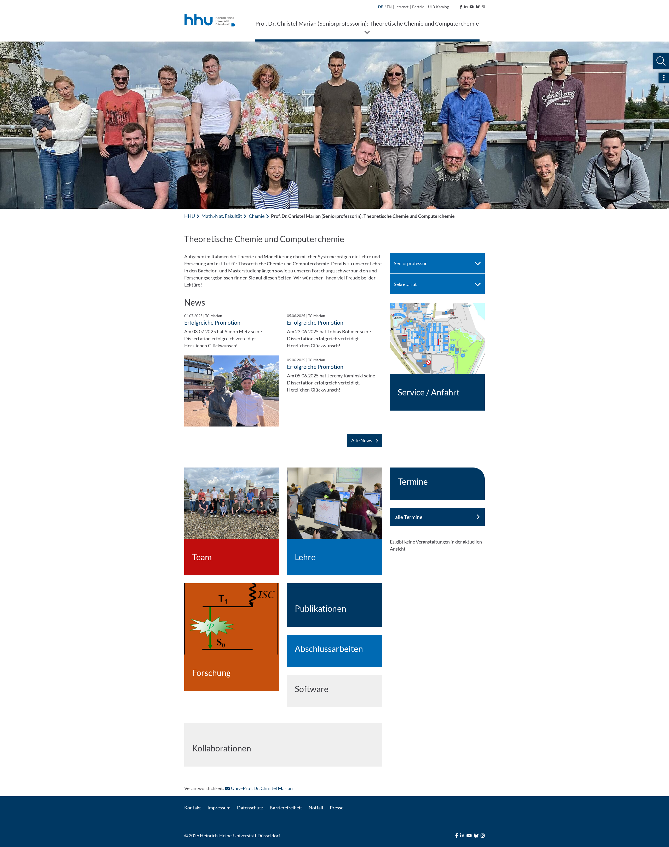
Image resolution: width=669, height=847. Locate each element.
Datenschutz (250, 807)
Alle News (362, 440)
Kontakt (192, 807)
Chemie (256, 216)
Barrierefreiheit (286, 807)
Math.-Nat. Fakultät (221, 216)
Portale (418, 6)
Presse (336, 807)
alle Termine (408, 517)
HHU (189, 216)
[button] (661, 61)
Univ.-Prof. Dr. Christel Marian (262, 788)
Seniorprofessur (410, 263)
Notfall (316, 807)
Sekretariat (405, 284)
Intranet (401, 6)
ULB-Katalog (438, 6)
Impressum (218, 807)
